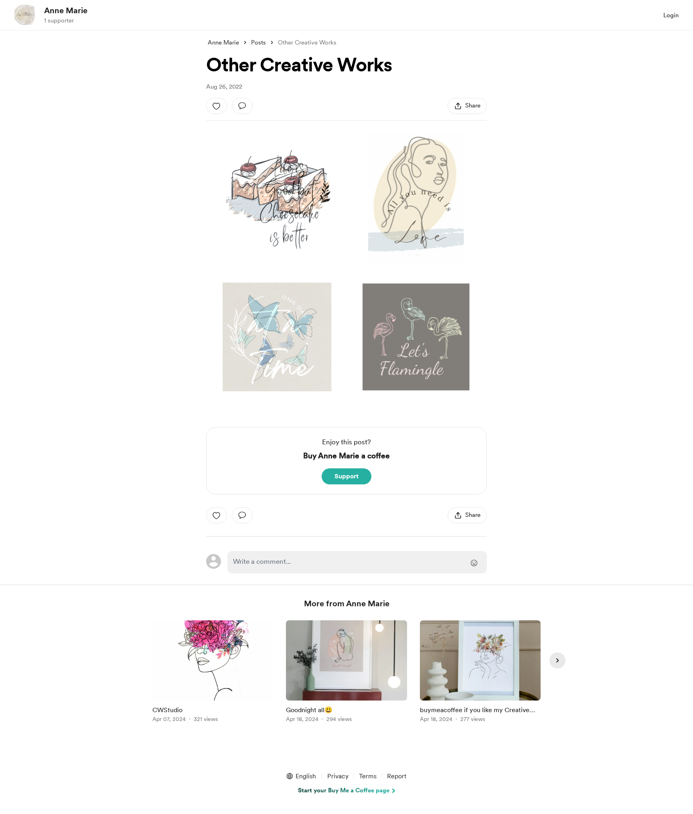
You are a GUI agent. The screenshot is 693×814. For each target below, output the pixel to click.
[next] (557, 660)
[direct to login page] (357, 562)
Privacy (338, 776)
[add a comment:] (242, 106)
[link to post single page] (212, 672)
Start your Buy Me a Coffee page (343, 790)
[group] (212, 672)
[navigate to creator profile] (24, 15)
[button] (300, 776)
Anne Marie (65, 10)
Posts (258, 42)
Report (396, 776)
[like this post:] (216, 106)
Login (671, 15)
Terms (368, 776)
